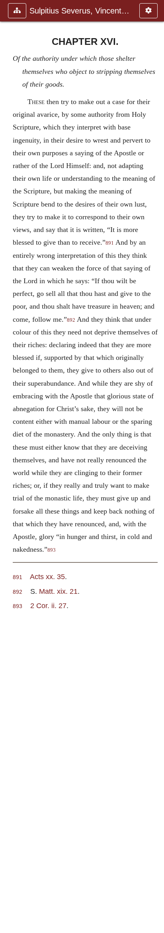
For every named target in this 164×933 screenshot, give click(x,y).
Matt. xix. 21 (58, 591)
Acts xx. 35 (47, 576)
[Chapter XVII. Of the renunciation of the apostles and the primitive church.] (155, 466)
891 (109, 243)
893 (51, 550)
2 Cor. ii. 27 (48, 605)
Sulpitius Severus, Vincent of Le (80, 10)
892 (71, 320)
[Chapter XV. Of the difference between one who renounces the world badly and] (9, 466)
